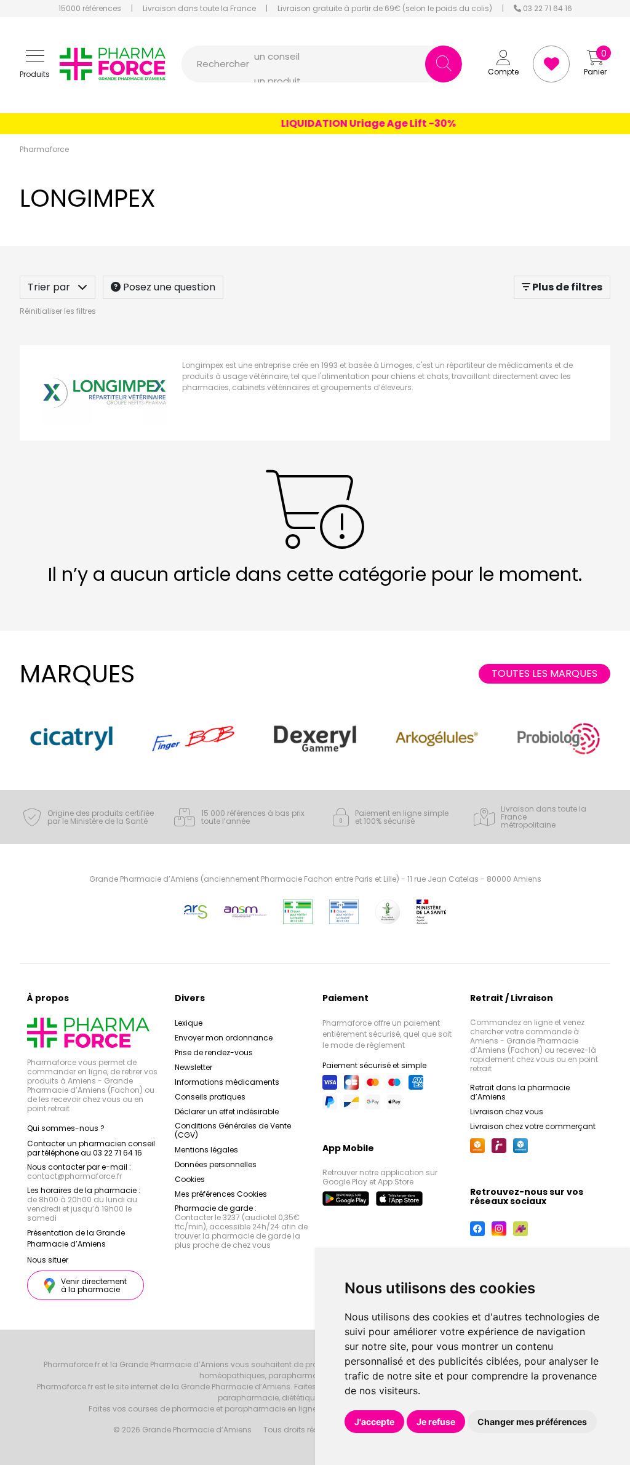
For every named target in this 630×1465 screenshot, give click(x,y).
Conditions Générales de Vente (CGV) (233, 1130)
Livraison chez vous (506, 1111)
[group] (71, 738)
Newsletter (193, 1067)
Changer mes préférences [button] (532, 1421)
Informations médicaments (227, 1082)
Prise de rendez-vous (214, 1052)
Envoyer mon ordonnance (224, 1037)
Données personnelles (216, 1164)
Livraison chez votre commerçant (533, 1126)
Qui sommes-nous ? (66, 1128)
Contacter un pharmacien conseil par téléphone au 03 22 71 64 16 (91, 1148)
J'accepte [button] (374, 1421)
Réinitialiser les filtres (58, 311)
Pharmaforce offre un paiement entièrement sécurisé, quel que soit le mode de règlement (387, 1034)
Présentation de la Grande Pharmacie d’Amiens (76, 1238)
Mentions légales (206, 1149)
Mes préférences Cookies (221, 1194)
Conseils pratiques (210, 1096)
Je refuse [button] (436, 1421)
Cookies (190, 1179)
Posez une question (168, 287)
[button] (35, 64)
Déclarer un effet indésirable (227, 1111)
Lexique (188, 1023)
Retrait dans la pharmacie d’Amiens (520, 1092)
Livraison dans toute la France (199, 8)
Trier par (50, 287)
